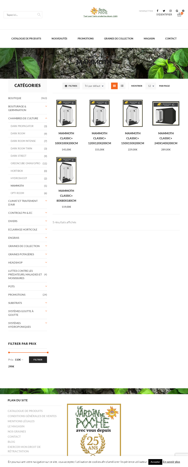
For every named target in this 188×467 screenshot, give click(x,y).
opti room (17, 193)
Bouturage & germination (17, 108)
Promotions (86, 38)
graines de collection (118, 38)
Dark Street (18, 156)
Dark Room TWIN (21, 148)
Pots (11, 286)
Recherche (39, 14)
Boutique (14, 98)
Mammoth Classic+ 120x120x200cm (99, 138)
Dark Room (18, 133)
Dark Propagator (22, 126)
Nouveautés (59, 38)
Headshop (15, 262)
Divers (12, 221)
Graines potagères (21, 254)
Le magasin (16, 426)
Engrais (13, 237)
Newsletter (146, 11)
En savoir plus (171, 461)
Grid (114, 86)
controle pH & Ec (20, 212)
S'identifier (164, 14)
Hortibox (17, 171)
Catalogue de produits (26, 38)
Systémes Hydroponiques (19, 324)
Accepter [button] (155, 461)
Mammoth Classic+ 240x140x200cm (165, 138)
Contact (171, 38)
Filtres (73, 86)
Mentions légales (21, 421)
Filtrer (38, 359)
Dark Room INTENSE (23, 141)
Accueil (74, 57)
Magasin (149, 38)
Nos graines (17, 431)
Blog (11, 441)
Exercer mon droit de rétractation (24, 449)
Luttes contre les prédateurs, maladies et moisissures (25, 274)
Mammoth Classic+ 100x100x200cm (66, 138)
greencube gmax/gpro (25, 163)
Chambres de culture (101, 57)
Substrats (15, 302)
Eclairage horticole (22, 229)
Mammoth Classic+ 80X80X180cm (66, 195)
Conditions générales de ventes (32, 416)
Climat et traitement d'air (23, 202)
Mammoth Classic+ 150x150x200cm (132, 138)
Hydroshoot (19, 178)
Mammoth (17, 185)
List (122, 86)
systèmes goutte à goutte (21, 313)
